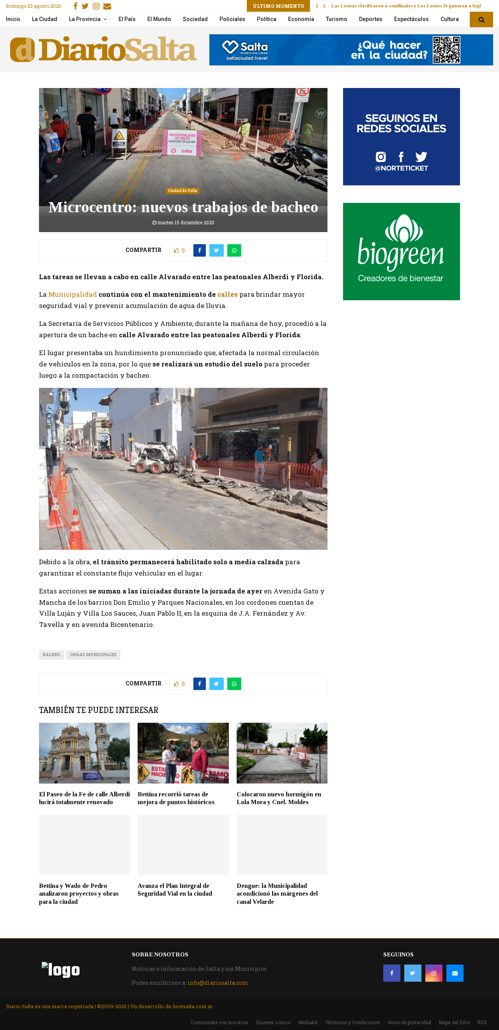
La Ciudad (44, 19)
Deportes (370, 19)
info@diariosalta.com (218, 982)
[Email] (455, 973)
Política (266, 19)
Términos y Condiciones (352, 1022)
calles (228, 294)
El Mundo (159, 19)
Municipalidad (72, 294)
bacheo (51, 654)
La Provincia (85, 19)
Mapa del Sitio (454, 1022)
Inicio (13, 19)
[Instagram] (433, 973)
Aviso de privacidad (409, 1022)
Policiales (232, 19)
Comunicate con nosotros (219, 1022)
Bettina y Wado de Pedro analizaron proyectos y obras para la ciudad (79, 893)
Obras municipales (93, 654)
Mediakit (308, 1022)
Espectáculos (411, 19)
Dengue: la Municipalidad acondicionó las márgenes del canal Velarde (277, 893)
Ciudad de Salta (182, 190)
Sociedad (195, 19)
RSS (482, 1022)
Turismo (336, 19)
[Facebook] (391, 973)
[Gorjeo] (412, 973)
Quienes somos (273, 1022)
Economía (301, 19)
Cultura (450, 19)
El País (127, 19)
